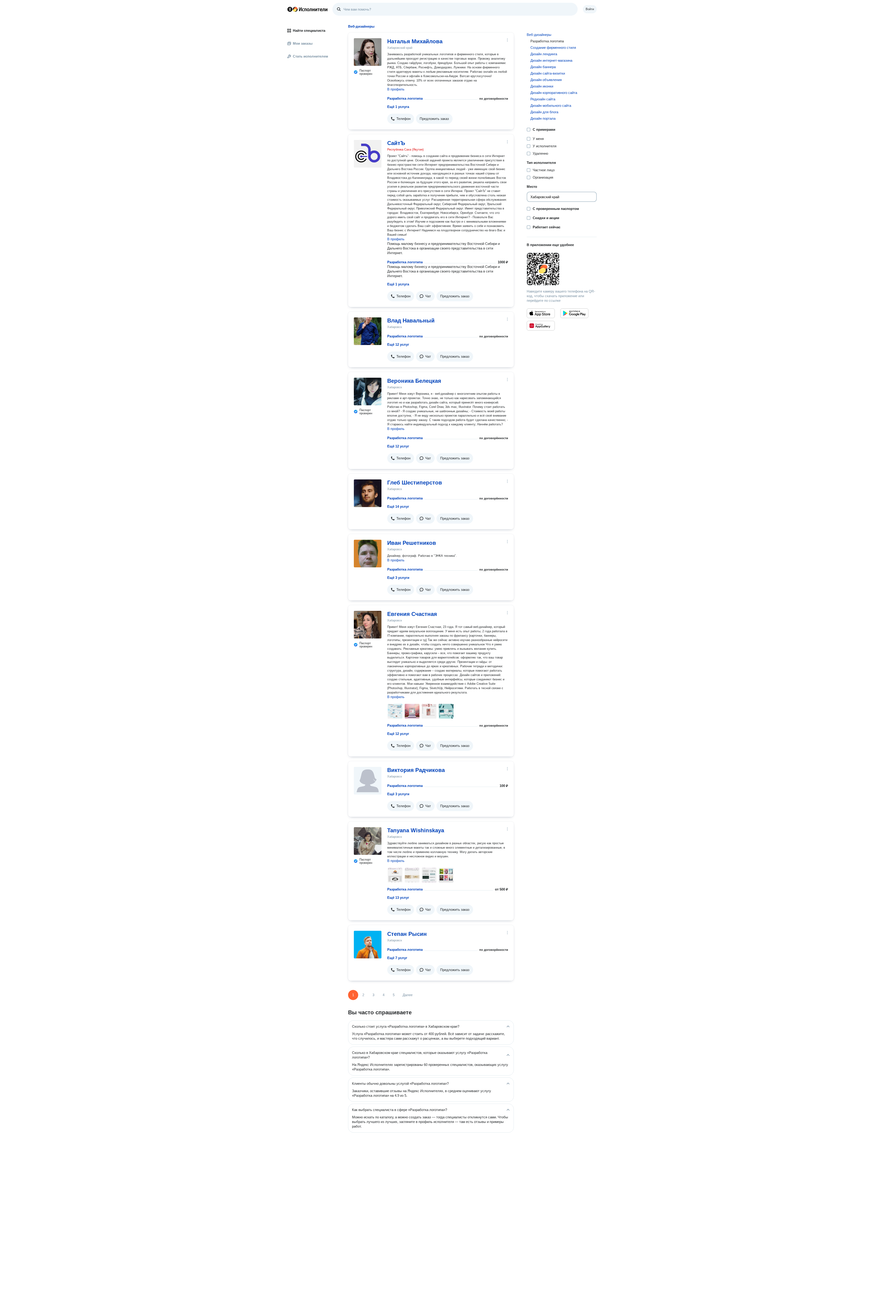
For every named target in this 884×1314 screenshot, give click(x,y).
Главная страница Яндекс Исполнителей (307, 9)
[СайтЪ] (367, 154)
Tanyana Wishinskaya (415, 830)
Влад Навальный (411, 320)
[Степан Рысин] (367, 944)
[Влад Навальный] (367, 331)
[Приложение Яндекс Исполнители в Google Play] (574, 313)
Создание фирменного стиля (553, 47)
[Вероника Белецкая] (367, 391)
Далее (408, 995)
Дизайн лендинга (543, 54)
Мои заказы (303, 43)
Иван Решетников (411, 543)
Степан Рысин (407, 934)
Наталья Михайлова (414, 41)
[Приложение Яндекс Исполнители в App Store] (541, 313)
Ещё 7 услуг (397, 958)
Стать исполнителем (310, 56)
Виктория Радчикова (416, 770)
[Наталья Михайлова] (367, 52)
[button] (400, 119)
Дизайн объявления (546, 80)
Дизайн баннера (543, 67)
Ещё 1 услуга (398, 107)
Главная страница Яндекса (289, 9)
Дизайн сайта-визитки (547, 73)
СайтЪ (396, 143)
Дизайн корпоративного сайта (553, 93)
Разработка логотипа (405, 98)
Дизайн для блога (544, 112)
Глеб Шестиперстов (414, 482)
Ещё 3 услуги (398, 578)
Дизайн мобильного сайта (550, 105)
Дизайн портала (542, 118)
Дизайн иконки (541, 86)
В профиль (395, 89)
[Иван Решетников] (367, 553)
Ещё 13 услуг (398, 897)
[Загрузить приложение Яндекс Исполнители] (562, 269)
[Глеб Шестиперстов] (367, 493)
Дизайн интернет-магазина (551, 60)
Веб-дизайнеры (539, 35)
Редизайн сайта (542, 99)
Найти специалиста (309, 30)
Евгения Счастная (412, 614)
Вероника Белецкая (414, 381)
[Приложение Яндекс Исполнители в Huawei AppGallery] (541, 326)
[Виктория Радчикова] (367, 781)
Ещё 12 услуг (398, 344)
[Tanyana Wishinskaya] (367, 841)
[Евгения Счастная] (367, 624)
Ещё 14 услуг (398, 506)
